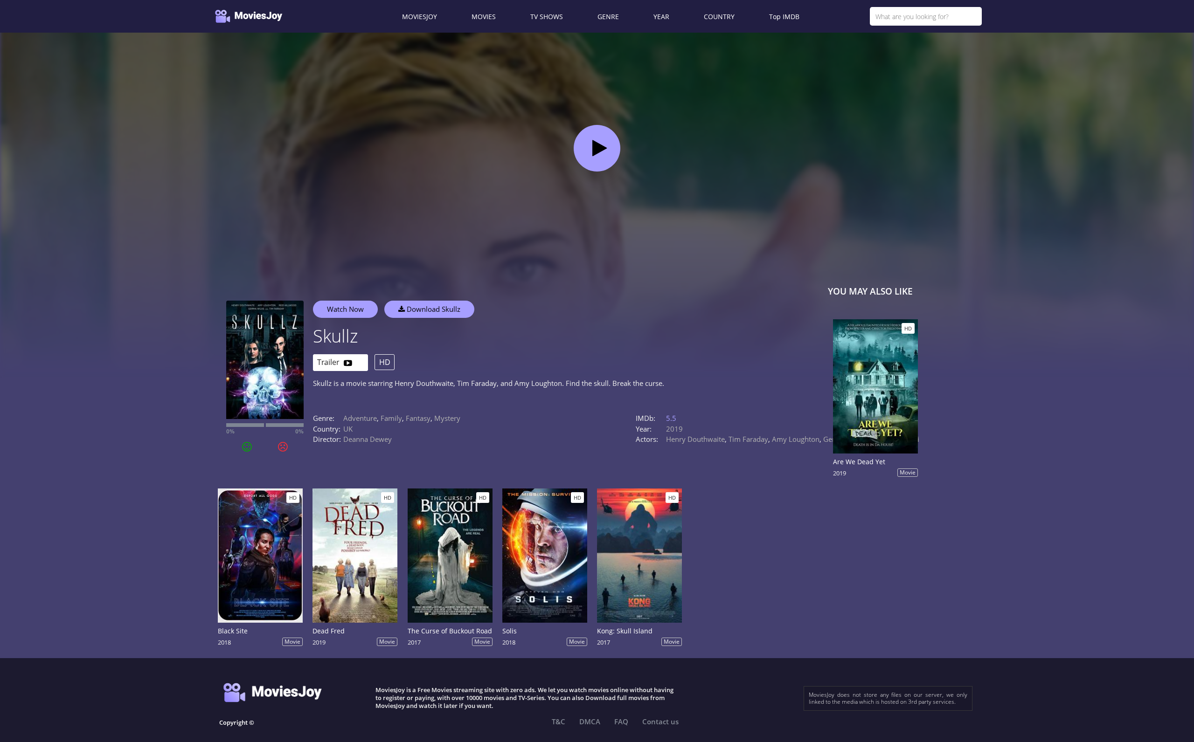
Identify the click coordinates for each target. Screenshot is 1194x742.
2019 (674, 428)
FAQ (621, 721)
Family (391, 418)
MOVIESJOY (419, 16)
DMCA (589, 721)
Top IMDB (784, 16)
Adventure (360, 418)
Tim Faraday (748, 439)
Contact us (660, 721)
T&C (558, 721)
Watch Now (345, 309)
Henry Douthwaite (695, 439)
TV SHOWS (546, 16)
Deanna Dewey (367, 439)
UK (348, 428)
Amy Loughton (795, 439)
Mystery (447, 418)
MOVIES (484, 16)
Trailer (329, 362)
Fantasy (418, 418)
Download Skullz (432, 309)
